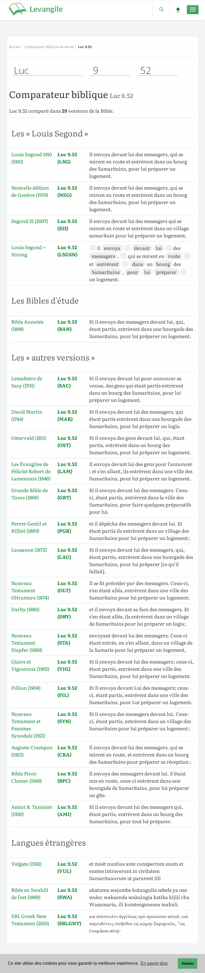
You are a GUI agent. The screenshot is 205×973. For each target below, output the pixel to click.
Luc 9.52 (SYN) (67, 717)
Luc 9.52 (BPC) (67, 777)
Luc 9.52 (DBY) (67, 613)
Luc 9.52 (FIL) (67, 691)
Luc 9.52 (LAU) (67, 553)
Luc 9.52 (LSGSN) (67, 251)
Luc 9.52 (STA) (67, 639)
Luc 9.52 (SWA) (67, 893)
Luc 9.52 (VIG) (67, 665)
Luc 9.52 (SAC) (67, 382)
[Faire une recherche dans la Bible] (161, 9)
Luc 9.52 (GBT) (67, 493)
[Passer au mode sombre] (178, 9)
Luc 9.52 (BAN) (67, 325)
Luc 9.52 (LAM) (67, 467)
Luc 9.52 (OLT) (67, 586)
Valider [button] (188, 963)
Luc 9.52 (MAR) (67, 415)
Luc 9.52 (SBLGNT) (69, 919)
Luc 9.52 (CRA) (67, 751)
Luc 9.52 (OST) (67, 441)
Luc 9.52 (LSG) (67, 158)
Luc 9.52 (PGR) (67, 527)
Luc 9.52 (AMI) (67, 810)
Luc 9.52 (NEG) (67, 191)
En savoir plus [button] (154, 963)
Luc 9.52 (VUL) (67, 867)
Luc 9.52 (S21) (67, 224)
